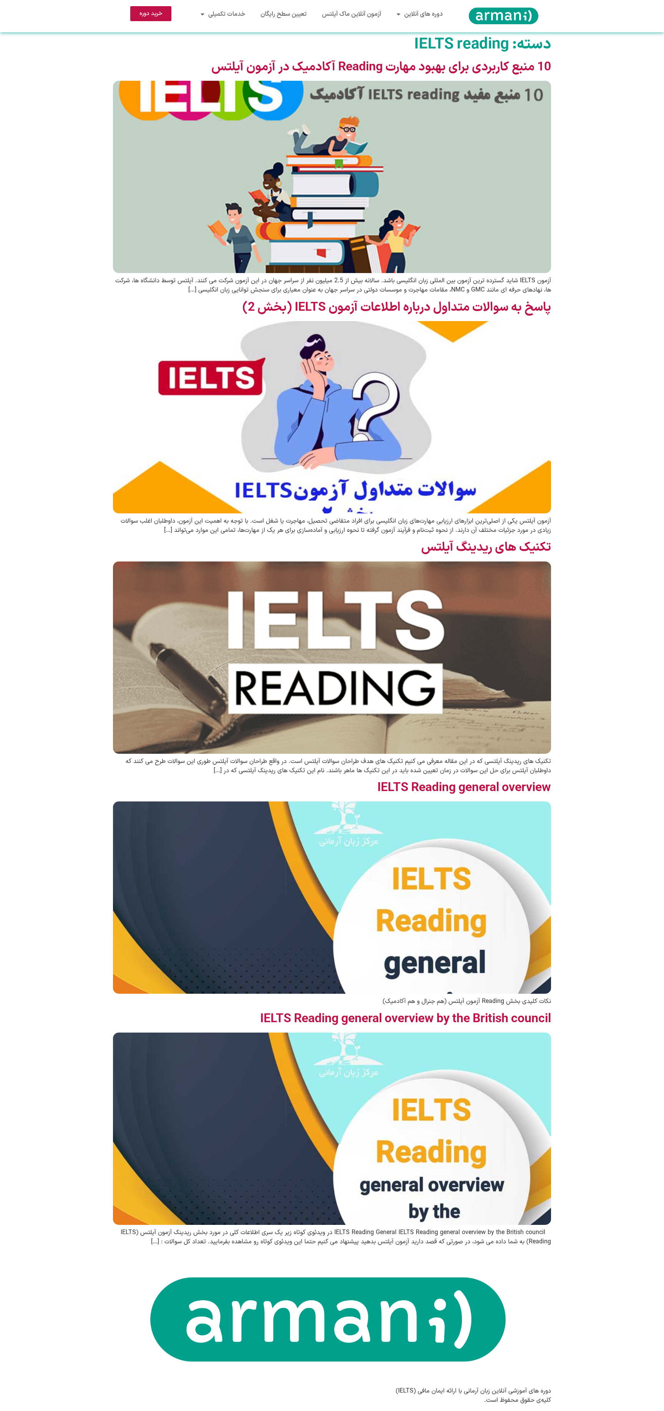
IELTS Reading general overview (464, 788)
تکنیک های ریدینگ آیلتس (486, 547)
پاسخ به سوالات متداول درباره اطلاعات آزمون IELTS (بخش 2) (396, 307)
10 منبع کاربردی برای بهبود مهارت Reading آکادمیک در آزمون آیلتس (381, 67)
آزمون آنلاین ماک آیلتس (351, 14)
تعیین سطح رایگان (284, 14)
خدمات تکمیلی (226, 14)
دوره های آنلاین (423, 14)
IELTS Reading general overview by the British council (405, 1019)
